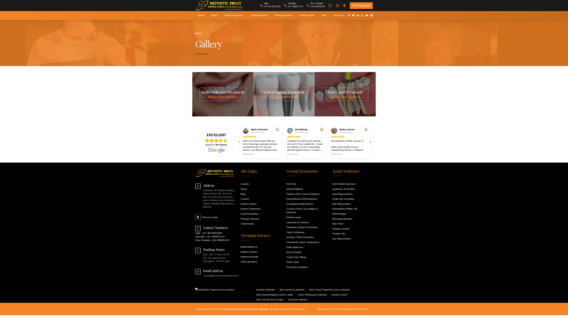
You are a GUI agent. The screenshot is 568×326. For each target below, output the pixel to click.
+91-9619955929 (212, 232)
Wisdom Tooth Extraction (300, 237)
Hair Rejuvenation (341, 203)
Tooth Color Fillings (296, 257)
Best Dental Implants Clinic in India (274, 294)
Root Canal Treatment (345, 94)
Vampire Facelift (340, 228)
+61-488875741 (215, 236)
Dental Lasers (293, 217)
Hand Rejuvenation (342, 193)
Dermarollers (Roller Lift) (345, 208)
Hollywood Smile (249, 256)
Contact (245, 198)
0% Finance (324, 309)
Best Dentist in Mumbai (292, 289)
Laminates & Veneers (297, 222)
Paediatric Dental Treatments (302, 227)
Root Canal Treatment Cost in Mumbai (329, 289)
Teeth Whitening (295, 232)
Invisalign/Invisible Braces (299, 203)
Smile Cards (292, 261)
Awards (245, 183)
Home (201, 15)
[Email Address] (198, 271)
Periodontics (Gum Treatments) (302, 242)
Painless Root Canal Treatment (303, 193)
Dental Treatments (234, 15)
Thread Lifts (338, 233)
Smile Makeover (294, 247)
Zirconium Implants (298, 299)
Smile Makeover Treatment (222, 94)
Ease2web (299, 309)
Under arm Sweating (343, 198)
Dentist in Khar (339, 294)
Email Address (213, 270)
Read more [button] (248, 154)
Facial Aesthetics (259, 15)
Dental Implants (294, 188)
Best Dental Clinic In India (269, 299)
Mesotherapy (339, 213)
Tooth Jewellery (249, 261)
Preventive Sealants (297, 267)
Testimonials (247, 223)
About (214, 15)
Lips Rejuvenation (341, 238)
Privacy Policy (361, 309)
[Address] (198, 186)
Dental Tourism (307, 15)
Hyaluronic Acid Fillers (343, 188)
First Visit (291, 183)
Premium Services (283, 15)
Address (208, 185)
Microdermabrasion (342, 218)
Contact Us (339, 15)
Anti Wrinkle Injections (344, 183)
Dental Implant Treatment (284, 94)
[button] (370, 142)
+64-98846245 (220, 240)
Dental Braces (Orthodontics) (301, 198)
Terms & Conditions (342, 309)
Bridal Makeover (249, 246)
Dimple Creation (249, 251)
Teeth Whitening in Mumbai (312, 294)
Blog (324, 15)
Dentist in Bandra (265, 289)
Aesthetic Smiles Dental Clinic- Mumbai (245, 309)
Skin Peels (337, 223)
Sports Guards (293, 252)
